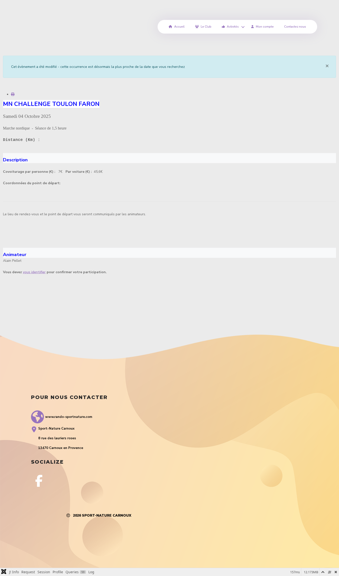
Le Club (206, 27)
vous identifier (34, 272)
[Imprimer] (12, 94)
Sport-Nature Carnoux (106, 515)
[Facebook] (39, 481)
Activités (233, 27)
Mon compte (265, 27)
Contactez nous (295, 27)
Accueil (179, 27)
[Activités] (242, 27)
